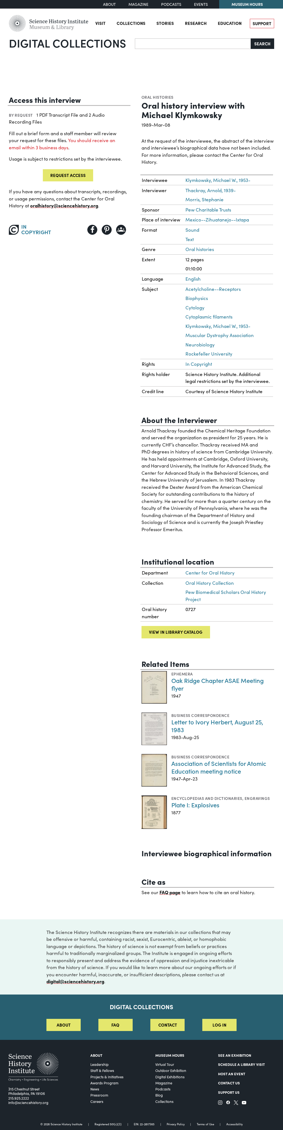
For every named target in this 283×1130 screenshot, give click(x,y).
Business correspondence (200, 715)
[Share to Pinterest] (107, 230)
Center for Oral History (210, 573)
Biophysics (196, 298)
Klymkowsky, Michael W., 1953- (217, 180)
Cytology (195, 307)
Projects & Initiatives (107, 1076)
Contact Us (229, 1082)
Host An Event (231, 1073)
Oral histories (158, 97)
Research (196, 23)
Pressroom (99, 1095)
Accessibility (234, 1124)
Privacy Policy (176, 1124)
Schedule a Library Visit (241, 1064)
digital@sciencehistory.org (75, 981)
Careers (96, 1101)
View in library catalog (175, 632)
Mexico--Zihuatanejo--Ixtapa (217, 219)
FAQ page (169, 892)
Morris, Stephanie (204, 199)
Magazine (138, 4)
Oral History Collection (209, 583)
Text (189, 239)
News (94, 1089)
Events (201, 4)
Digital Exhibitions (170, 1076)
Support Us (229, 1092)
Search (262, 43)
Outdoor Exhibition (170, 1070)
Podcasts (171, 4)
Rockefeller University (208, 354)
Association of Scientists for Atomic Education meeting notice (218, 767)
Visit (100, 23)
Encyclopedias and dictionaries (206, 798)
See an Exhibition (234, 1055)
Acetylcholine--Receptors (213, 289)
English (193, 279)
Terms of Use (205, 1124)
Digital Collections (67, 43)
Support (262, 23)
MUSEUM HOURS (169, 1055)
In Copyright (198, 364)
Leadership (99, 1064)
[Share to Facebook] (92, 230)
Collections (131, 23)
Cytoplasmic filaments (208, 317)
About (109, 4)
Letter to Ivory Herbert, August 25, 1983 (217, 725)
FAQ (115, 1025)
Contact (167, 1025)
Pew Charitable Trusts (208, 210)
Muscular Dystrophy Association (219, 335)
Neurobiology (200, 344)
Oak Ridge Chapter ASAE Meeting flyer (217, 684)
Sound (192, 230)
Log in (219, 1025)
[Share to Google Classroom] (121, 230)
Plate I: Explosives (195, 804)
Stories (165, 23)
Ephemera (182, 674)
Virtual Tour (164, 1064)
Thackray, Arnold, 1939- (210, 190)
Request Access (68, 175)
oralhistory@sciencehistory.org (64, 205)
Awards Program (104, 1083)
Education (230, 23)
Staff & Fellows (102, 1070)
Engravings (257, 798)
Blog (159, 1095)
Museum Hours (247, 4)
